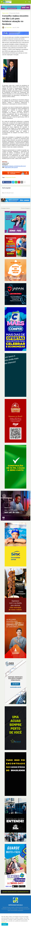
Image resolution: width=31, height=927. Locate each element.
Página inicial (5, 13)
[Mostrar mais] (25, 182)
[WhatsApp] (16, 182)
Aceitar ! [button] (5, 924)
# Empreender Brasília (14, 13)
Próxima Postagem (25, 208)
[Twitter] (13, 182)
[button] (1, 2)
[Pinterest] (19, 182)
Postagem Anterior (5, 208)
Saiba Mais (3, 922)
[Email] (22, 182)
